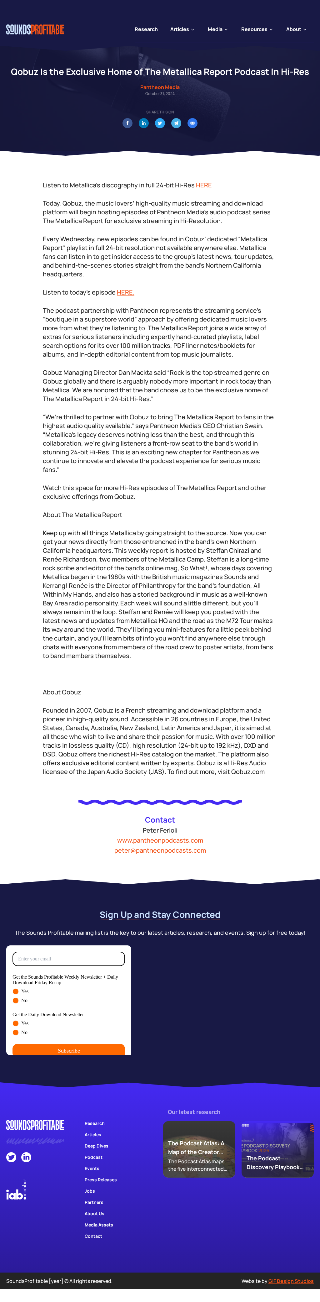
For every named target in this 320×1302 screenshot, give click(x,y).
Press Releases (101, 1180)
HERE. (125, 292)
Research (95, 1123)
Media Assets (99, 1225)
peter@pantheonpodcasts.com (160, 850)
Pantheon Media (160, 87)
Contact (93, 1236)
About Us (94, 1213)
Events (92, 1168)
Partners (94, 1202)
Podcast (93, 1157)
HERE (204, 185)
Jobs (90, 1191)
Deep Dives (96, 1146)
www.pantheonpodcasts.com (160, 840)
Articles (93, 1134)
